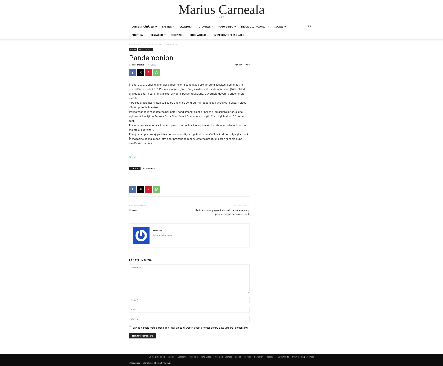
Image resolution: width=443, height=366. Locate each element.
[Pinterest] (148, 72)
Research (157, 35)
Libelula (133, 210)
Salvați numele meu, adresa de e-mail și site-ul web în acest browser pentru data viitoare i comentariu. (190, 327)
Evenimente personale (229, 35)
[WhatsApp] (156, 72)
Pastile (167, 26)
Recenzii (176, 35)
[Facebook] (132, 72)
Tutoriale (204, 26)
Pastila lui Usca (155, 44)
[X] (140, 72)
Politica (137, 35)
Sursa (132, 157)
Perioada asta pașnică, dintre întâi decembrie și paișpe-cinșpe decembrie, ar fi (223, 212)
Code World (197, 35)
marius (140, 64)
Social (278, 26)
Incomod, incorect (254, 26)
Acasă (132, 44)
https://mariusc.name (162, 235)
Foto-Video (225, 26)
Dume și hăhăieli (143, 26)
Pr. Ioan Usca (149, 168)
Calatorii (185, 26)
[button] (310, 27)
